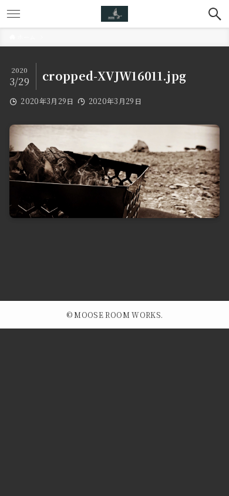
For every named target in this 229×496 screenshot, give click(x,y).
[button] (215, 14)
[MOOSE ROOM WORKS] (114, 14)
